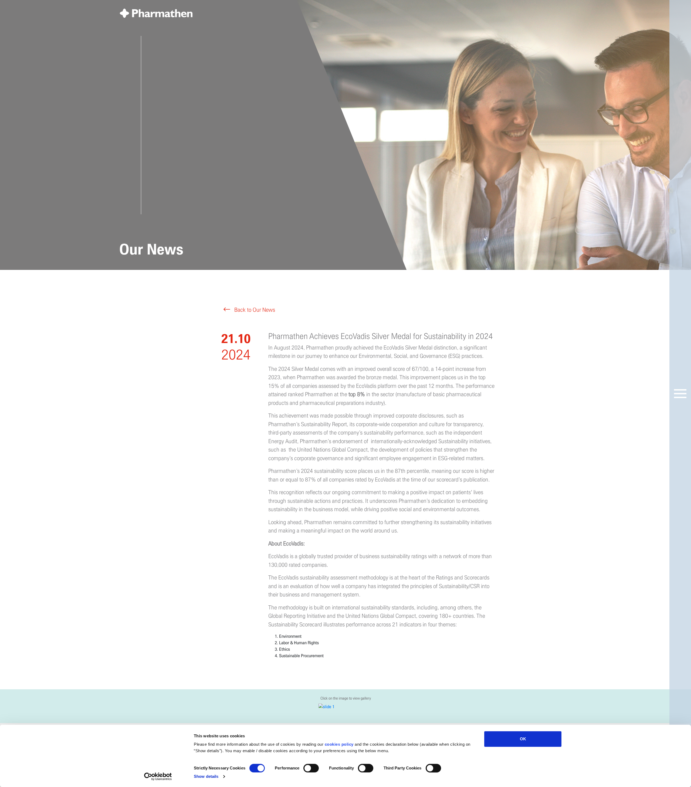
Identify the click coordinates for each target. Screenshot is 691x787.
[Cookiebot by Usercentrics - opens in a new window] (158, 776)
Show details (206, 776)
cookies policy (339, 744)
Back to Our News (254, 310)
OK (523, 739)
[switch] (311, 768)
